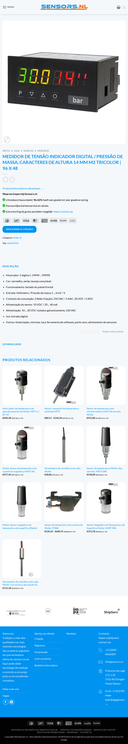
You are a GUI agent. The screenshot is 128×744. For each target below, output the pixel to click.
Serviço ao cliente (105, 730)
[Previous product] (11, 179)
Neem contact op (63, 211)
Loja (17, 150)
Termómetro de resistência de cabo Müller (62, 470)
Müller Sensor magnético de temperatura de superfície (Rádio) (19, 526)
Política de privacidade (51, 732)
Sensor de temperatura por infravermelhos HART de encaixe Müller (104, 411)
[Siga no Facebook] (5, 702)
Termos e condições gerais (76, 730)
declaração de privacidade (91, 737)
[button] (8, 7)
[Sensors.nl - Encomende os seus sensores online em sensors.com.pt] (64, 7)
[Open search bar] (124, 7)
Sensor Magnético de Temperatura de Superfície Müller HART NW (106, 526)
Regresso (72, 732)
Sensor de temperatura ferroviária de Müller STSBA (63, 526)
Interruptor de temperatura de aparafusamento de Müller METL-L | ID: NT (20, 411)
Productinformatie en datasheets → (23, 188)
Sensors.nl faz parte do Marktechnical (35, 730)
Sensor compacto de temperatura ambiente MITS (61, 410)
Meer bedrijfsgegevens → (114, 699)
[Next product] (5, 179)
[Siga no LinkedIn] (11, 702)
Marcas (28, 150)
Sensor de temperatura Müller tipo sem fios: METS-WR (104, 470)
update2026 (13, 243)
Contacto (86, 732)
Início (6, 150)
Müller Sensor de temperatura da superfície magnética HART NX (19, 470)
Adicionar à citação (19, 229)
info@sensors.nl (114, 661)
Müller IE (43, 150)
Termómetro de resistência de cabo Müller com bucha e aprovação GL (20, 583)
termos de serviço (112, 737)
